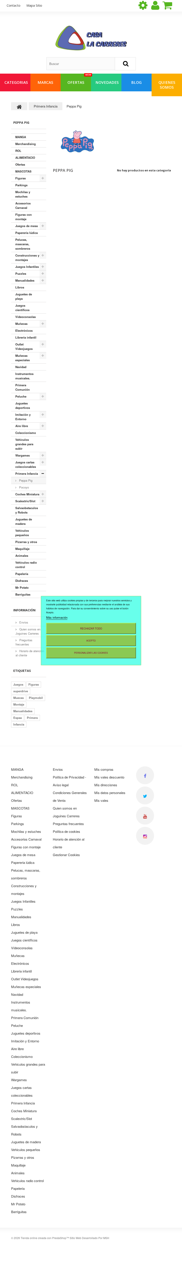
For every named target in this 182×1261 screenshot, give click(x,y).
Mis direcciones (105, 784)
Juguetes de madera (23, 521)
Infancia (18, 724)
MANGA (20, 137)
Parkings (21, 185)
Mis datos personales (109, 792)
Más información (56, 617)
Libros (19, 287)
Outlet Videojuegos (24, 346)
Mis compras (103, 769)
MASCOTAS (23, 171)
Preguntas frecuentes (24, 642)
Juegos (18, 684)
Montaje (18, 704)
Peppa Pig (25, 480)
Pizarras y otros (26, 542)
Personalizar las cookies (91, 652)
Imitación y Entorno (23, 416)
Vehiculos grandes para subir (24, 444)
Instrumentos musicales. (24, 376)
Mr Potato (22, 587)
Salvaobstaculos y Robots (26, 510)
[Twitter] (145, 795)
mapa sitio (34, 5)
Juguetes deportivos (22, 405)
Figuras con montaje (23, 216)
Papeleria (21, 574)
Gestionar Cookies (66, 854)
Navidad (20, 367)
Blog (136, 82)
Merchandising (25, 144)
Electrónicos (24, 330)
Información (24, 610)
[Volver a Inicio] (19, 106)
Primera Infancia (26, 473)
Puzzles (20, 273)
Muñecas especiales (22, 357)
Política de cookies (66, 831)
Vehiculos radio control (26, 564)
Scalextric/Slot (25, 501)
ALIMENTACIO (25, 157)
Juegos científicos (22, 307)
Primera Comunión (22, 387)
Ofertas (20, 164)
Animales (21, 555)
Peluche (20, 396)
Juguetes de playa (23, 296)
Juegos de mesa (26, 226)
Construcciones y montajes (27, 257)
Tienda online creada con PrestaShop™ (45, 1238)
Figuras (20, 178)
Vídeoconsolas (25, 317)
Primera (32, 718)
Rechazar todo (91, 628)
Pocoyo (23, 487)
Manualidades (24, 280)
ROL (18, 151)
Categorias (16, 82)
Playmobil (36, 698)
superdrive (20, 691)
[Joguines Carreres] (91, 38)
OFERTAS (79, 79)
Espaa (17, 718)
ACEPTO (91, 640)
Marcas (45, 82)
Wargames (22, 455)
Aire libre (21, 426)
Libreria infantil (25, 337)
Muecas (18, 698)
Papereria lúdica (26, 233)
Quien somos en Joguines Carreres (28, 631)
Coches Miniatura (27, 494)
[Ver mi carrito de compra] (171, 5)
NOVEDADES (107, 82)
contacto (13, 5)
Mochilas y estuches (22, 194)
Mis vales (101, 800)
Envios (23, 622)
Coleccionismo (25, 433)
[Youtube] (145, 816)
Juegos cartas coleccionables (25, 464)
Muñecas (21, 324)
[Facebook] (145, 775)
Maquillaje (22, 549)
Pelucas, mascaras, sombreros (22, 244)
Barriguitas (22, 594)
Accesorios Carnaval (23, 205)
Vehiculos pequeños (22, 532)
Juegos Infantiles (27, 267)
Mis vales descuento (109, 777)
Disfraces (21, 581)
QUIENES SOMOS (166, 85)
